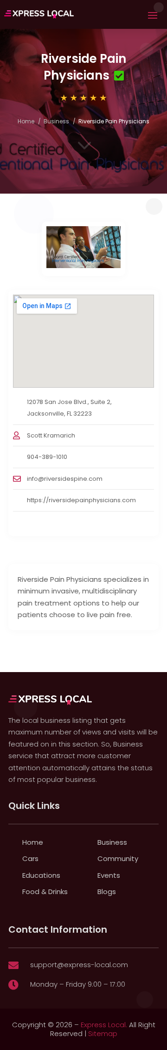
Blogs (106, 891)
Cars (30, 858)
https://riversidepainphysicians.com (81, 500)
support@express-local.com (79, 964)
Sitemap (102, 1033)
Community (117, 858)
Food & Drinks (45, 891)
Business (56, 121)
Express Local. (104, 1025)
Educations (41, 875)
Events (108, 875)
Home (26, 121)
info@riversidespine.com (65, 478)
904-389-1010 (47, 456)
